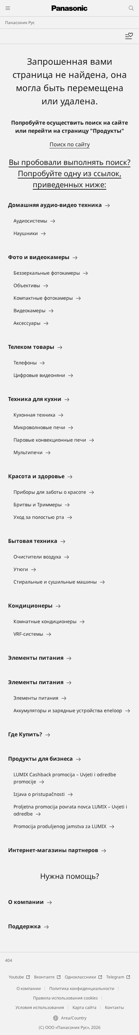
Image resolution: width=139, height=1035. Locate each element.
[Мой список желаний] (128, 36)
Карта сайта (84, 1007)
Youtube (16, 977)
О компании (29, 988)
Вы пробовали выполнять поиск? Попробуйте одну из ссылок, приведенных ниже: (70, 173)
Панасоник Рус (20, 22)
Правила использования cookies (65, 998)
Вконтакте (44, 977)
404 (8, 960)
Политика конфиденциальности (81, 988)
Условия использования (40, 1007)
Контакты (114, 1007)
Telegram (115, 977)
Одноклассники (80, 977)
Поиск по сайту (70, 144)
